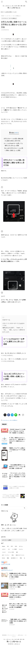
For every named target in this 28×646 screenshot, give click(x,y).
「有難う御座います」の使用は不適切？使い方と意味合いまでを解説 (17, 621)
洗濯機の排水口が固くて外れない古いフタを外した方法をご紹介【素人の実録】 (17, 575)
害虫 (13, 555)
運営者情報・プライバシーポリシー (9, 635)
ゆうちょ (21, 546)
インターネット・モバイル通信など (9, 420)
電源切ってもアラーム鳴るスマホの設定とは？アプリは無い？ (17, 449)
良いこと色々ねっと (14, 8)
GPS (12, 546)
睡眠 (8, 558)
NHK (16, 546)
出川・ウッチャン (5, 555)
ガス (9, 549)
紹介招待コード (14, 558)
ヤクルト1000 (11, 552)
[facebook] (8, 414)
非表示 (16, 132)
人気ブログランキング (7, 570)
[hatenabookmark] (12, 414)
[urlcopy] (23, 414)
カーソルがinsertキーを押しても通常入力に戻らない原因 (14, 144)
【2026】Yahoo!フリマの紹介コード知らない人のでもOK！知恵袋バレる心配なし (17, 431)
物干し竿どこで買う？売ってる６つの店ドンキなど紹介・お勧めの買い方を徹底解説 (17, 605)
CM (8, 546)
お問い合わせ (20, 635)
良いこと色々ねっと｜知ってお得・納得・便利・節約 (14, 639)
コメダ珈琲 (14, 549)
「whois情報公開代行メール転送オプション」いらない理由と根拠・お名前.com (17, 466)
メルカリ (4, 552)
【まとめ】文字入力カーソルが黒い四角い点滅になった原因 (14, 149)
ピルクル (21, 549)
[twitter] (5, 414)
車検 (21, 558)
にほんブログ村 (5, 564)
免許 (17, 552)
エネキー (4, 549)
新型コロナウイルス (20, 555)
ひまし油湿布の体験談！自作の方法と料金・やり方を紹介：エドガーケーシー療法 (17, 585)
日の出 (3, 558)
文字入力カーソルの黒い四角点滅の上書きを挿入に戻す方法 (14, 140)
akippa (3, 546)
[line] (15, 414)
